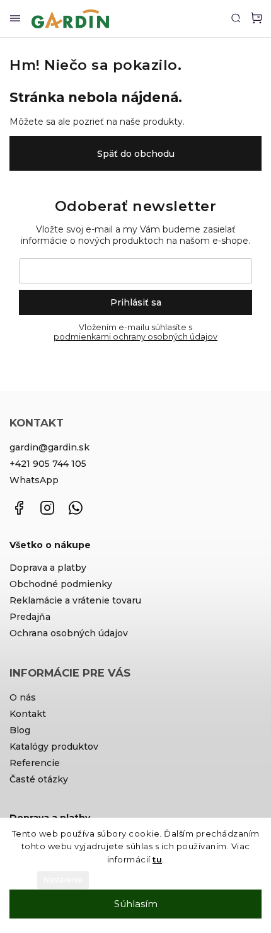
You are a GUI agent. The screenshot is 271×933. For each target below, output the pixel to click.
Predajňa (29, 616)
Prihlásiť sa (135, 302)
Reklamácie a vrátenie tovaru (75, 600)
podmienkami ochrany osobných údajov (135, 336)
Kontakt (27, 713)
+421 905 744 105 (47, 463)
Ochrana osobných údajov (68, 633)
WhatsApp (34, 480)
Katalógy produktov (53, 746)
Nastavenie (63, 880)
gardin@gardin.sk (49, 447)
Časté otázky (38, 779)
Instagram (47, 507)
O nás (22, 697)
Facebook (18, 507)
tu (157, 859)
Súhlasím (136, 904)
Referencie (34, 763)
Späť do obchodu (136, 153)
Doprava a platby (47, 567)
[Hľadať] (235, 17)
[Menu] (15, 18)
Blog (19, 730)
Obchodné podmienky (60, 584)
